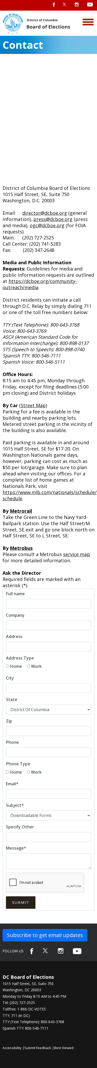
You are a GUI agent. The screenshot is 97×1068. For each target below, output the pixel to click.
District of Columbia (36, 23)
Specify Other (20, 827)
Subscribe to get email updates (45, 935)
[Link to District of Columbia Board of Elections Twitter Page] (45, 951)
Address (14, 636)
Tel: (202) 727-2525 (19, 1002)
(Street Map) (33, 405)
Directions (73, 7)
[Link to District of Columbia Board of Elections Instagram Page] (60, 951)
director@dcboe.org (44, 213)
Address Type (20, 658)
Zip (9, 721)
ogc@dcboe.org (47, 225)
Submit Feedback (37, 1047)
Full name (15, 594)
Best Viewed (63, 1047)
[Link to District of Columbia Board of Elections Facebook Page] (32, 951)
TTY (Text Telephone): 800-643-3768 (33, 1021)
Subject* (15, 805)
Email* (12, 784)
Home (16, 666)
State (11, 699)
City (10, 678)
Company (15, 615)
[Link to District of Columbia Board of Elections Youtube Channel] (77, 951)
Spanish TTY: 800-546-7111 (25, 1028)
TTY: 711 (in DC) (16, 1015)
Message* (16, 848)
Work (36, 666)
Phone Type (18, 764)
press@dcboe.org (52, 219)
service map (76, 554)
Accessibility (12, 1047)
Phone (12, 742)
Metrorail (21, 511)
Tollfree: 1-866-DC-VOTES (24, 1009)
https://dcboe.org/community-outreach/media (40, 284)
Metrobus (21, 548)
